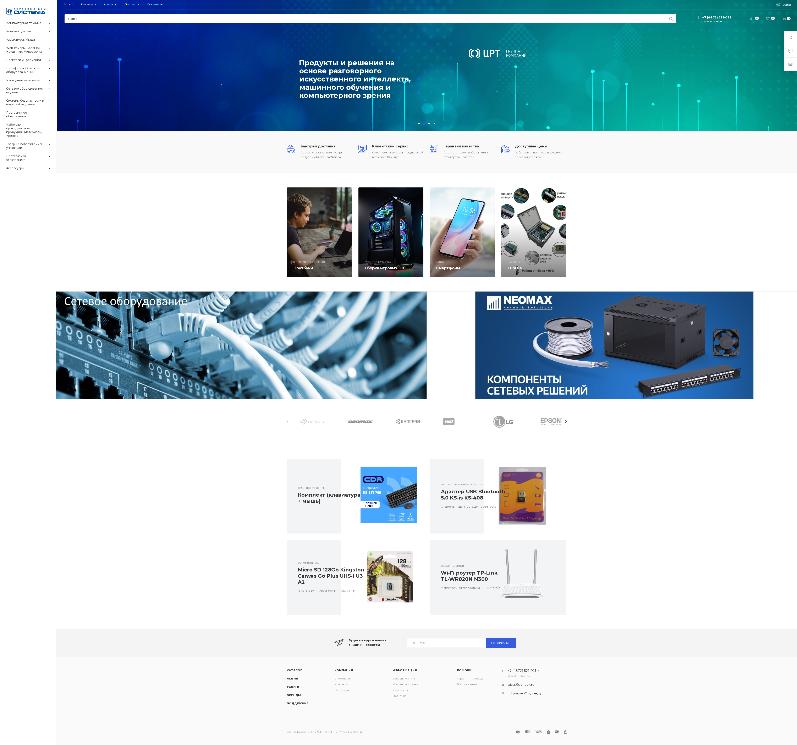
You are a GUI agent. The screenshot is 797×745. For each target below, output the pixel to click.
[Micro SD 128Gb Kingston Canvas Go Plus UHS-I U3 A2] (382, 577)
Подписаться (501, 643)
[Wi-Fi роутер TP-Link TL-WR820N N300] (525, 577)
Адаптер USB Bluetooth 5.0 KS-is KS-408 (473, 495)
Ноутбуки (303, 268)
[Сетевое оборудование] (241, 345)
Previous (288, 421)
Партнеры (342, 690)
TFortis (514, 268)
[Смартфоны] (462, 232)
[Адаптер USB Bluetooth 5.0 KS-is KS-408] (525, 496)
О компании (343, 678)
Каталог (294, 670)
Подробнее (313, 89)
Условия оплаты (404, 678)
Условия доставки (405, 684)
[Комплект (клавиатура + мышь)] (382, 496)
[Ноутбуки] (319, 232)
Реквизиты (400, 690)
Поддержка (298, 703)
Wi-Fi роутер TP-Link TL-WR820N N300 (469, 576)
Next (566, 421)
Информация (405, 670)
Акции (292, 678)
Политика (399, 696)
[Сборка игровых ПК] (390, 232)
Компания (344, 670)
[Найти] (671, 18)
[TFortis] (533, 232)
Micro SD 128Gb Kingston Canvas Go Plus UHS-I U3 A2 (331, 576)
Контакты (341, 684)
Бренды (294, 695)
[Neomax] (612, 345)
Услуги (293, 686)
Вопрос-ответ (467, 684)
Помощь (465, 670)
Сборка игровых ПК (384, 268)
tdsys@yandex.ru (521, 685)
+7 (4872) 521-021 (716, 17)
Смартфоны (448, 268)
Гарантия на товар (470, 678)
